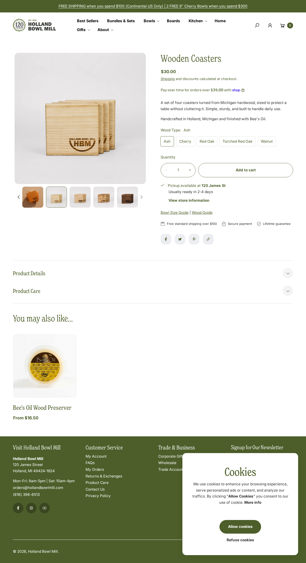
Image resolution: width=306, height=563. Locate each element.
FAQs (90, 462)
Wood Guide (202, 212)
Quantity (168, 157)
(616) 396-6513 (26, 494)
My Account (96, 456)
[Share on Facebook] (166, 239)
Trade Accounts (172, 469)
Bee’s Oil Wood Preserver (42, 407)
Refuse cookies (240, 540)
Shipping (168, 79)
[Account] (270, 25)
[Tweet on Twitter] (180, 239)
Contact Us (95, 489)
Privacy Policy (98, 495)
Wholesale (167, 462)
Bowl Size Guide (175, 212)
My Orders (95, 469)
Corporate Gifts (171, 456)
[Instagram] (31, 508)
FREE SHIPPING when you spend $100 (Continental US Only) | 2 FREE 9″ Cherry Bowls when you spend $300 (153, 6)
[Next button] (141, 197)
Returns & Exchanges (104, 476)
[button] (153, 20)
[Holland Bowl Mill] (34, 24)
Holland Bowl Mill (43, 551)
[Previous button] (19, 197)
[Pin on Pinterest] (194, 239)
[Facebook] (18, 508)
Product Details (29, 273)
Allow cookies (240, 526)
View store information (189, 200)
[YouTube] (44, 508)
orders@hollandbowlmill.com (38, 487)
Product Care (26, 290)
